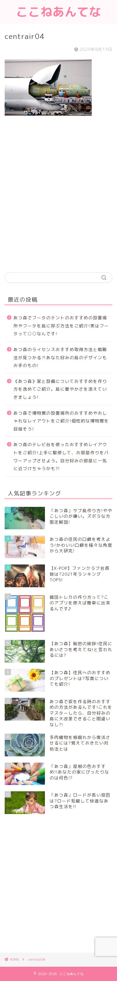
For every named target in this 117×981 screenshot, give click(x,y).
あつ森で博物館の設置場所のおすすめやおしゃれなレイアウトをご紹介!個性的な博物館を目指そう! (61, 421)
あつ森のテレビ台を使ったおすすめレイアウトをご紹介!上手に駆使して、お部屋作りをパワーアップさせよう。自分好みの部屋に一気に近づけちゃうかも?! (61, 456)
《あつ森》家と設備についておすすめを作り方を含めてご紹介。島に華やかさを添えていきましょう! (60, 389)
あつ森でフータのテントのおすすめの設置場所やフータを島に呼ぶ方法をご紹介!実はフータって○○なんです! (61, 325)
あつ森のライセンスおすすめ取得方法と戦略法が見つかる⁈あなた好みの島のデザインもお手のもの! (60, 357)
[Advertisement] (58, 202)
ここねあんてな (58, 11)
